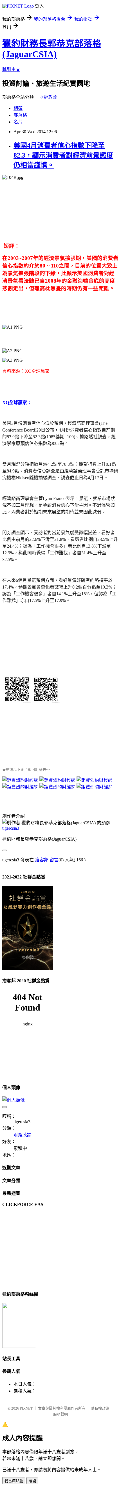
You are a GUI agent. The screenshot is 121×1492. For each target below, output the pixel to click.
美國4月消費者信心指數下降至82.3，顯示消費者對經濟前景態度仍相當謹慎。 (63, 155)
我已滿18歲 (14, 1481)
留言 (54, 859)
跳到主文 (11, 69)
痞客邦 (41, 859)
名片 (18, 121)
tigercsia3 (10, 828)
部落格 (20, 115)
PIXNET (26, 1408)
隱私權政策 (100, 1408)
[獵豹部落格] (19, 1346)
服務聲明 (60, 1414)
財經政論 (48, 97)
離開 (32, 1481)
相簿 (18, 108)
